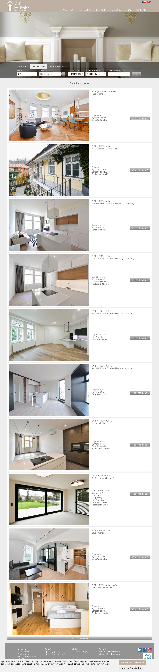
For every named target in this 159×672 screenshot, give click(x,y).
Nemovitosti (68, 9)
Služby (116, 9)
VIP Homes (11, 1)
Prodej (23, 66)
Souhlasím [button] (126, 662)
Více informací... (140, 118)
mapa (21, 659)
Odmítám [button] (139, 662)
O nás (128, 9)
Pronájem (39, 66)
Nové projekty (59, 66)
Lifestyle (86, 9)
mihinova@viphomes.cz (109, 654)
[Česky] (144, 2)
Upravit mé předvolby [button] (131, 668)
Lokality (102, 9)
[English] (149, 2)
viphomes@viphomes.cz (110, 652)
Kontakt (142, 9)
